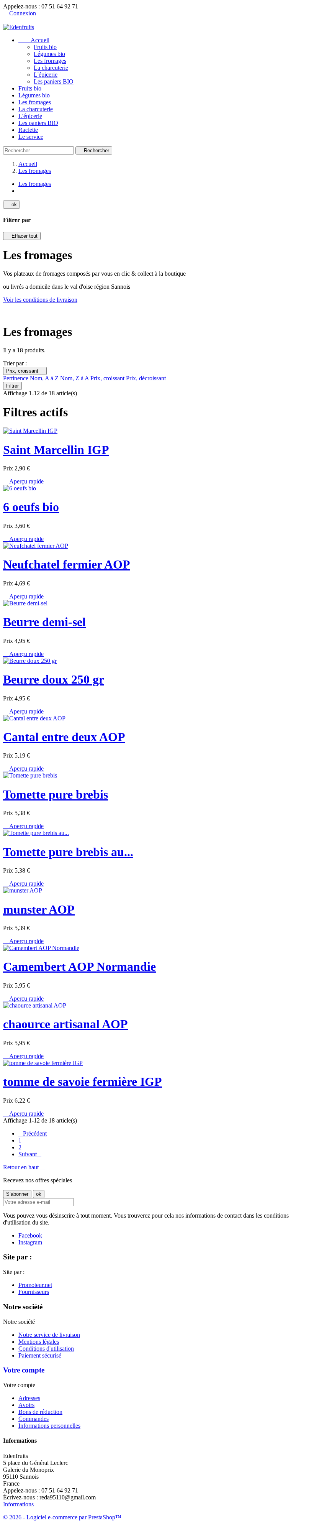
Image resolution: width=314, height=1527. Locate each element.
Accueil (33, 40)
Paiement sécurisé (39, 1355)
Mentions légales (38, 1341)
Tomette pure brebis (55, 794)
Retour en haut (24, 1167)
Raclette (28, 130)
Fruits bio (45, 47)
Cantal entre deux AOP (64, 737)
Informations (18, 1504)
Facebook (30, 1235)
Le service (30, 136)
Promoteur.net (35, 1285)
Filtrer (12, 386)
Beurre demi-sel (44, 622)
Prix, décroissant (146, 378)
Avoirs (26, 1405)
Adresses (29, 1398)
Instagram (30, 1242)
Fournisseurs (33, 1292)
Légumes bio (49, 54)
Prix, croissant (25, 371)
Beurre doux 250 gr (53, 679)
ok (11, 204)
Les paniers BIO (54, 81)
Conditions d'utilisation (46, 1348)
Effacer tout (22, 236)
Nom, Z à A (75, 378)
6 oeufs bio (31, 507)
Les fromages (50, 61)
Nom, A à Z (45, 378)
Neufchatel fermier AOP (66, 564)
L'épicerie (45, 74)
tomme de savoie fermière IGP (82, 1081)
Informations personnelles (49, 1425)
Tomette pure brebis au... (68, 852)
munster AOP (39, 909)
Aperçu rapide (23, 481)
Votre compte (23, 1370)
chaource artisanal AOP (65, 1024)
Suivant (29, 1154)
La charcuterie (51, 67)
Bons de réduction (40, 1412)
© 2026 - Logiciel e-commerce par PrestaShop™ (62, 1517)
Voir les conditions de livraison (40, 299)
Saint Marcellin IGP (56, 450)
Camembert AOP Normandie (79, 966)
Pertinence (16, 378)
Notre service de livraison (49, 1334)
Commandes (33, 1418)
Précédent (32, 1133)
